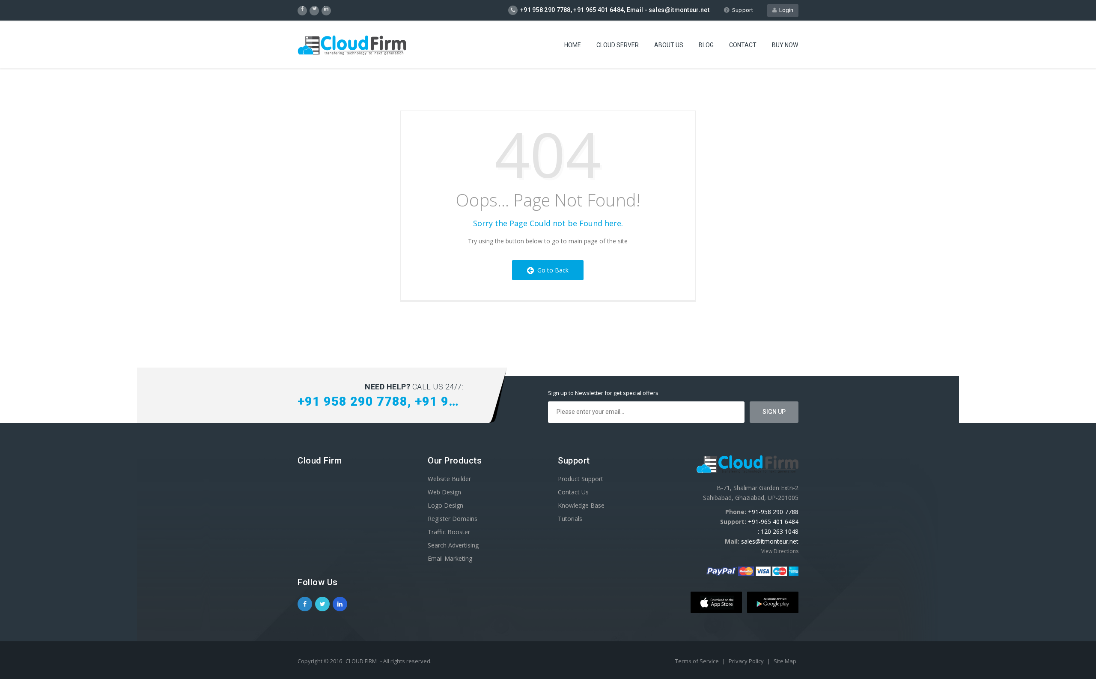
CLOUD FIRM (361, 661)
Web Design (444, 492)
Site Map (785, 661)
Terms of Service (697, 661)
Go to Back (551, 270)
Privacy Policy (747, 661)
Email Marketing (450, 558)
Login (785, 10)
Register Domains (452, 518)
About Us (668, 45)
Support (742, 10)
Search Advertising (453, 545)
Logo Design (445, 505)
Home (572, 45)
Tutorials (570, 518)
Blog (706, 45)
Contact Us (573, 492)
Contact (742, 45)
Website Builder (449, 479)
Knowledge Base (581, 505)
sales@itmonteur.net (769, 541)
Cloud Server (617, 45)
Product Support (580, 479)
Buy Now (785, 45)
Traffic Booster (449, 532)
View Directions (779, 551)
